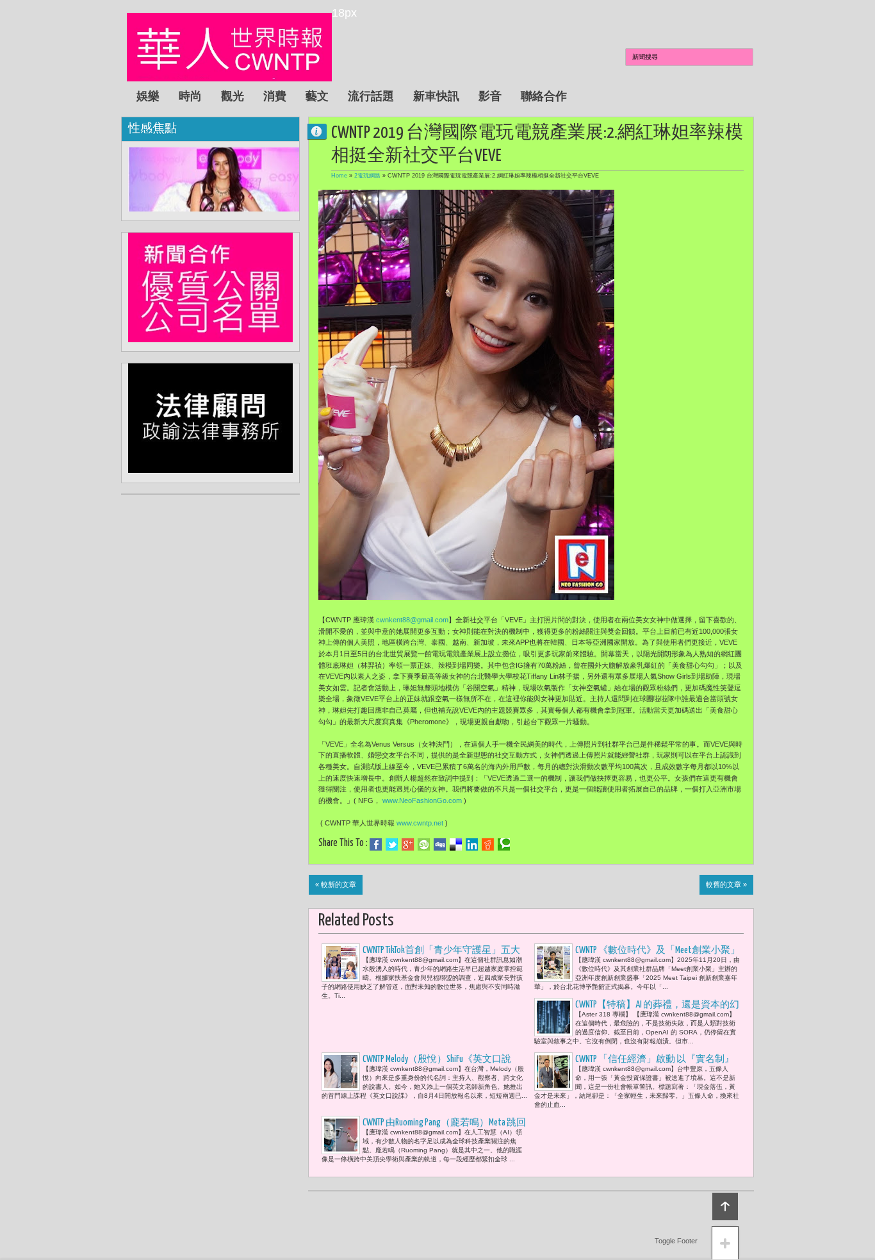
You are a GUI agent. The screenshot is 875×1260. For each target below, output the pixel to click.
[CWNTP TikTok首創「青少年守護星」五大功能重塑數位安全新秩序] (341, 962)
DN (322, 131)
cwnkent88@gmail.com (412, 620)
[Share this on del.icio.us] (456, 844)
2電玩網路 (367, 175)
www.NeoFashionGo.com (422, 800)
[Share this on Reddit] (488, 844)
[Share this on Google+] (408, 844)
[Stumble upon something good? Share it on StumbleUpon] (424, 844)
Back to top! (725, 1206)
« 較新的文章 (335, 884)
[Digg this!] (440, 844)
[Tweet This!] (392, 844)
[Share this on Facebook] (376, 844)
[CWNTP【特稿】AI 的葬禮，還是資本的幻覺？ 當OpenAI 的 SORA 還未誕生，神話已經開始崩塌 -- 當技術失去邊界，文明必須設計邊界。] (553, 1017)
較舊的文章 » (726, 884)
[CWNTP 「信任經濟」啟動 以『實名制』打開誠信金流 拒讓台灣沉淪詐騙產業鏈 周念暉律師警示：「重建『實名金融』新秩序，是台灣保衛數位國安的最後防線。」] (553, 1071)
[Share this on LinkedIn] (472, 844)
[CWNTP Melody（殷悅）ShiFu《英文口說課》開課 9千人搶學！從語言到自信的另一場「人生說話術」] (341, 1071)
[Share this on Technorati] (504, 844)
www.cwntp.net (420, 823)
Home (339, 175)
